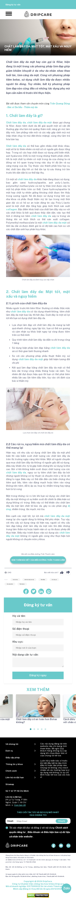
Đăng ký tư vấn (13, 5)
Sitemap (10, 784)
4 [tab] (42, 731)
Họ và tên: (18, 615)
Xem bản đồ (20, 805)
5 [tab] (45, 731)
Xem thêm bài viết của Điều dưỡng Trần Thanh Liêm (38, 560)
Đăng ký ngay (37, 675)
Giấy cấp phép (13, 757)
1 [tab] (31, 731)
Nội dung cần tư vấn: (25, 654)
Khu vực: (17, 641)
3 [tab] (38, 731)
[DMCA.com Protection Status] (38, 895)
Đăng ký (61, 821)
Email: (10, 821)
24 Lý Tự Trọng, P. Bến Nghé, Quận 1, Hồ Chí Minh (16, 802)
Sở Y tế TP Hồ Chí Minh (17, 791)
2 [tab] (34, 731)
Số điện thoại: (20, 628)
